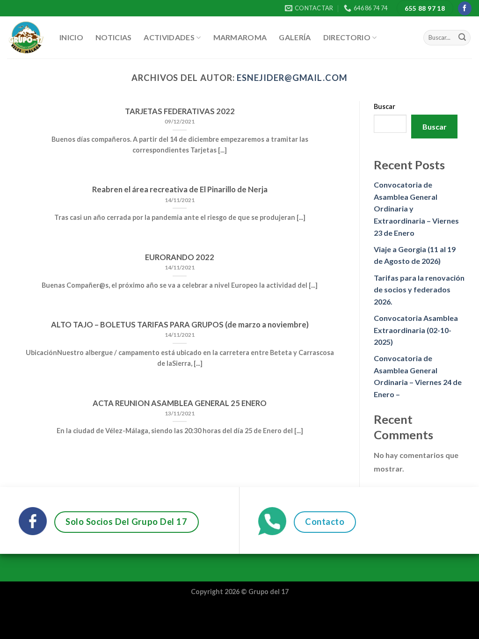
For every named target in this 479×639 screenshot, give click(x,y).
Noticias (113, 37)
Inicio (71, 37)
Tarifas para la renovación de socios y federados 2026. (419, 289)
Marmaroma (240, 37)
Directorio (346, 37)
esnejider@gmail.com (292, 78)
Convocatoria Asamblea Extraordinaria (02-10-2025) (416, 329)
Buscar (384, 106)
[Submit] (462, 37)
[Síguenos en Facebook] (465, 8)
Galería (295, 37)
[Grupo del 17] (26, 37)
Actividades (169, 37)
